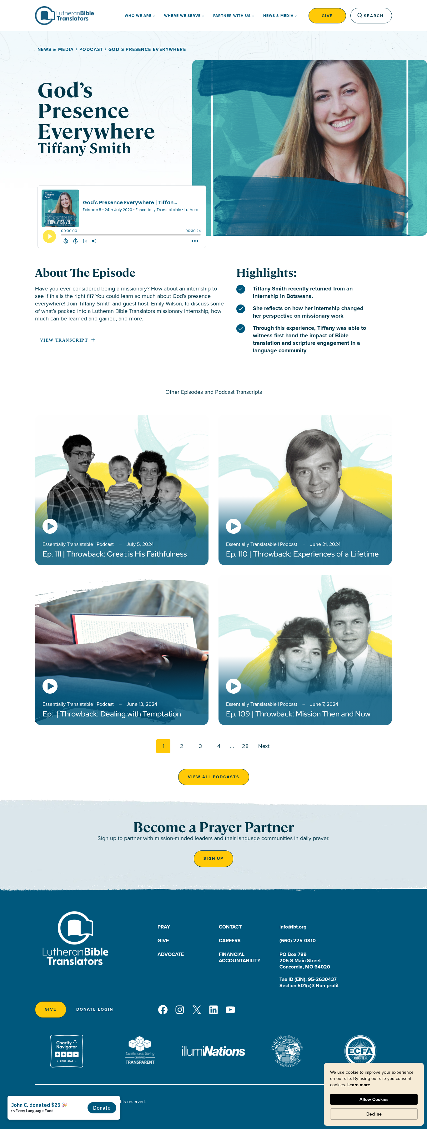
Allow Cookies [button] (374, 1099)
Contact (230, 926)
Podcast (91, 49)
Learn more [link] (358, 1085)
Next (263, 746)
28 (245, 746)
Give (327, 16)
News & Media (56, 49)
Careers (230, 940)
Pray (164, 926)
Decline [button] (374, 1114)
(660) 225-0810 (297, 940)
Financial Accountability (239, 957)
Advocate (171, 954)
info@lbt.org (292, 926)
